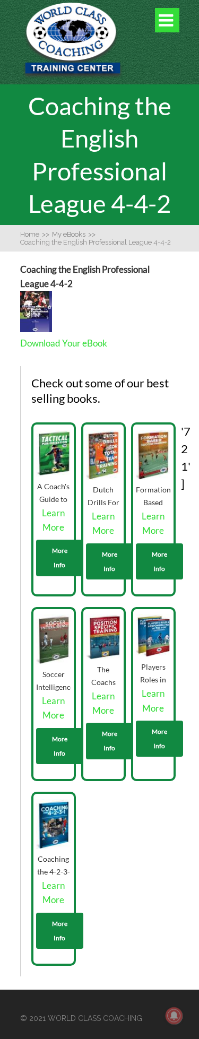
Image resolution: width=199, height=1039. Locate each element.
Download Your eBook (63, 343)
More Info (59, 558)
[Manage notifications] (174, 1015)
